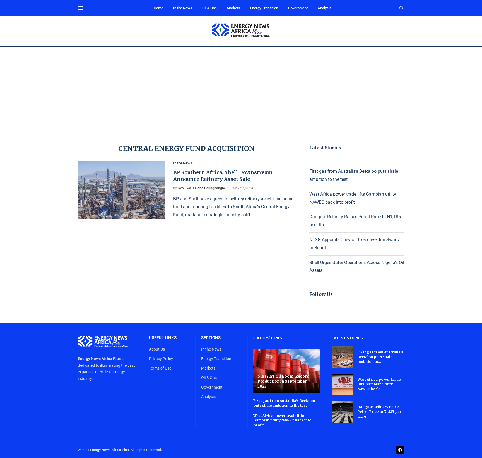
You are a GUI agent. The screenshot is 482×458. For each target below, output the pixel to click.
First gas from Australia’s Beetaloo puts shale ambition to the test (284, 403)
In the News (182, 8)
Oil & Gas (209, 8)
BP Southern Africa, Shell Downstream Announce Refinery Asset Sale (223, 175)
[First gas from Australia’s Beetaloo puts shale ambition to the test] (342, 357)
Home (158, 8)
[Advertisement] (241, 89)
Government (298, 8)
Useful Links (163, 338)
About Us (157, 349)
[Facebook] (400, 450)
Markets (233, 8)
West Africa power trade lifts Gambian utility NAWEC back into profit (282, 420)
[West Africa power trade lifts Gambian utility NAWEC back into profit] (342, 384)
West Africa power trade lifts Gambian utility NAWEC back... (379, 384)
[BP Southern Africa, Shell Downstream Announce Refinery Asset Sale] (121, 190)
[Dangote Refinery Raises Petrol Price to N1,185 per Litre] (342, 412)
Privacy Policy (161, 359)
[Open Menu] (80, 8)
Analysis (324, 8)
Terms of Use (160, 368)
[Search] (401, 8)
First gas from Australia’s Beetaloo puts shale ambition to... (380, 357)
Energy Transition (264, 8)
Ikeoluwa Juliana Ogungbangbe (202, 188)
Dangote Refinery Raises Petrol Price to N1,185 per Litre (379, 411)
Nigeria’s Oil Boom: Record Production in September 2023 (283, 381)
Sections (211, 338)
